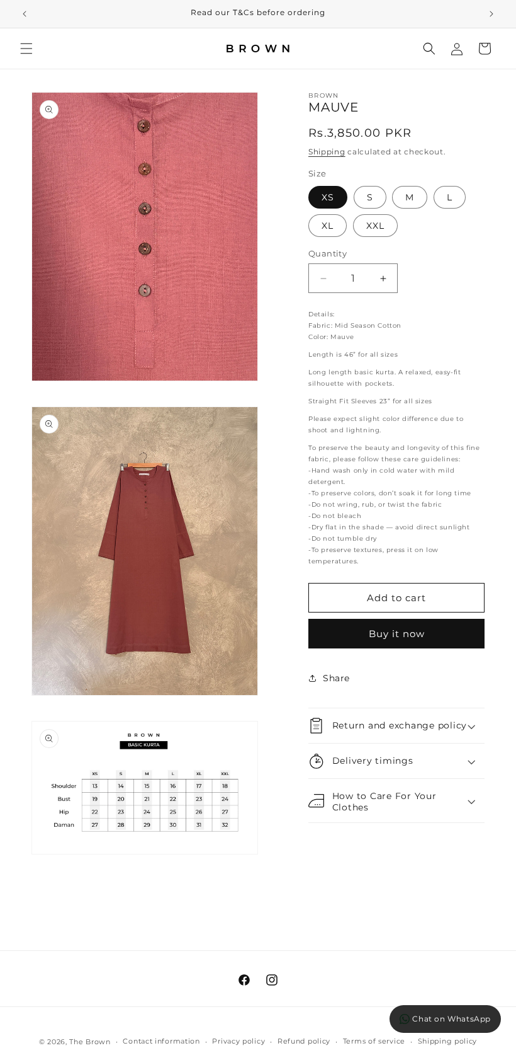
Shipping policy (448, 1041)
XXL (375, 225)
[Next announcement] (491, 14)
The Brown (89, 1041)
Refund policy (304, 1041)
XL (328, 225)
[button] (26, 48)
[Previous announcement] (24, 14)
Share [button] (336, 678)
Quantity (327, 253)
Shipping (326, 151)
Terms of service (374, 1041)
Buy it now (397, 634)
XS (328, 197)
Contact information (161, 1041)
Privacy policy (238, 1041)
